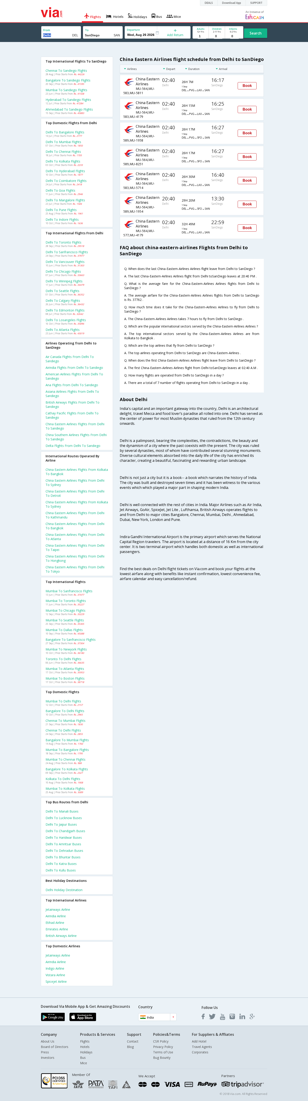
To (87, 30)
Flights (85, 1041)
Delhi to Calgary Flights (63, 300)
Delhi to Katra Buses (61, 864)
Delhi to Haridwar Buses (64, 837)
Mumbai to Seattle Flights (65, 620)
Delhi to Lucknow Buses (64, 818)
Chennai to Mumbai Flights (65, 720)
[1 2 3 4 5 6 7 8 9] (200, 36)
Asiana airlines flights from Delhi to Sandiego (72, 393)
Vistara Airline (55, 975)
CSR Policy (160, 1041)
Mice (83, 1063)
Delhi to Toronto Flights (63, 242)
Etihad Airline (55, 922)
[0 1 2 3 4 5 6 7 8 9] (216, 36)
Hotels (85, 1047)
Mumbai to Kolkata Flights (65, 788)
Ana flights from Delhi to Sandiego (72, 385)
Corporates (200, 1052)
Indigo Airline (55, 968)
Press (45, 1052)
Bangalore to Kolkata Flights (67, 769)
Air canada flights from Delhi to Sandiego (70, 359)
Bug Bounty (161, 1057)
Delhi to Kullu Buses (61, 870)
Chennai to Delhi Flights (63, 730)
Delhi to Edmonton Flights (65, 310)
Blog (130, 1047)
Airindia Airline (56, 916)
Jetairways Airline (58, 909)
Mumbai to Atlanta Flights (65, 669)
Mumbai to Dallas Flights (64, 630)
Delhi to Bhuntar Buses (63, 857)
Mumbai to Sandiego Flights (66, 90)
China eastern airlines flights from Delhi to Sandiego (75, 426)
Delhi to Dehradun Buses (64, 850)
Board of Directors (54, 1047)
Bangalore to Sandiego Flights (68, 80)
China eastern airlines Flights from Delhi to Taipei (75, 547)
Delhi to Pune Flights (61, 210)
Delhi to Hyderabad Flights (65, 171)
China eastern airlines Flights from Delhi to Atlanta (75, 536)
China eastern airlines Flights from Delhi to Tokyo (75, 569)
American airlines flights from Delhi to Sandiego (74, 376)
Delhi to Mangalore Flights (65, 200)
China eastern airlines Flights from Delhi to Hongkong (75, 558)
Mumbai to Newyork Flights (66, 649)
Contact (132, 1041)
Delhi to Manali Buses (62, 811)
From (46, 30)
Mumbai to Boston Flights (65, 678)
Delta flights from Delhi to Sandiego (73, 446)
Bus (83, 1057)
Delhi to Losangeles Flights (66, 320)
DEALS (209, 3)
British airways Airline (61, 936)
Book (247, 86)
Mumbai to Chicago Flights (65, 610)
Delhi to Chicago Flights (63, 271)
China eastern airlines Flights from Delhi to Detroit (75, 493)
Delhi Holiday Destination (64, 890)
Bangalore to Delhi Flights (65, 711)
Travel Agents (202, 1047)
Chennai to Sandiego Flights (66, 70)
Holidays (86, 1052)
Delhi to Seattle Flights (62, 291)
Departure (133, 29)
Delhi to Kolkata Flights (63, 161)
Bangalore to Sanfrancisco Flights (71, 639)
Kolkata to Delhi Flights (63, 779)
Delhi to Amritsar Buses (63, 844)
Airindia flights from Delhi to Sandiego (74, 367)
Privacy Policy (163, 1047)
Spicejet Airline (56, 981)
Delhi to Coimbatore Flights (66, 181)
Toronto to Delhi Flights (63, 659)
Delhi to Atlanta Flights (63, 330)
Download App (231, 3)
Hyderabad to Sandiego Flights (68, 100)
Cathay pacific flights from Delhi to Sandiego (72, 415)
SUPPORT (256, 3)
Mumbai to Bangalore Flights (67, 750)
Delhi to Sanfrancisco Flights (67, 252)
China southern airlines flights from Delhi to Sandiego (76, 437)
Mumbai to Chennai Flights (65, 759)
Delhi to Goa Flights (60, 190)
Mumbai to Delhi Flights (63, 701)
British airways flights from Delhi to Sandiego (72, 404)
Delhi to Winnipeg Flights (64, 281)
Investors (47, 1057)
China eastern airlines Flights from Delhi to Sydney (75, 482)
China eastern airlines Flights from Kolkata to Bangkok (77, 471)
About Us (47, 1041)
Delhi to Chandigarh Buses (65, 831)
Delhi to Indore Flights (62, 219)
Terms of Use (163, 1052)
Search (256, 33)
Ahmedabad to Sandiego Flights (69, 109)
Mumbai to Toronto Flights (66, 601)
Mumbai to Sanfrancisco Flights (69, 591)
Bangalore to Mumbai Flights (67, 740)
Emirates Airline (57, 929)
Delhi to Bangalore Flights (65, 132)
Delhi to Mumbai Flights (63, 142)
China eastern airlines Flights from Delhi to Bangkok (75, 526)
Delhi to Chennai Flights (63, 151)
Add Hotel (199, 1041)
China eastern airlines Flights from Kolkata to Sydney (77, 504)
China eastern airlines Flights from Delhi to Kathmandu (75, 515)
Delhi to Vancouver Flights (65, 262)
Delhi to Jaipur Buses (61, 824)
